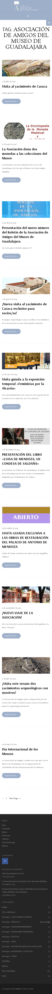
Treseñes (18, 989)
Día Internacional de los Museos (20, 751)
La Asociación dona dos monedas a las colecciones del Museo (24, 153)
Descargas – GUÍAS (9, 941)
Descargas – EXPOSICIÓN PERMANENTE (17, 927)
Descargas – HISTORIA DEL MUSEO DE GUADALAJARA (22, 946)
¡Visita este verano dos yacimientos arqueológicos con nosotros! (25, 688)
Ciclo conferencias (8, 912)
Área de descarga (8, 842)
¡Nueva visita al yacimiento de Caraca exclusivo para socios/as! (24, 308)
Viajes (4, 976)
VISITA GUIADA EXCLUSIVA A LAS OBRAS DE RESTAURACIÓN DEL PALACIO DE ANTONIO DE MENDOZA (25, 540)
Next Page (15, 798)
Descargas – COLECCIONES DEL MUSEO (17, 917)
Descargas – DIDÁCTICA (26, 922)
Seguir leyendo (10, 101)
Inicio (4, 825)
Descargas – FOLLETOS (10, 936)
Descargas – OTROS (9, 956)
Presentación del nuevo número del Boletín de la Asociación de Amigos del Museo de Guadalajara (25, 234)
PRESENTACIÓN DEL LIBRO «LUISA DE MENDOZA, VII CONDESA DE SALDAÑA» (22, 459)
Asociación (6, 828)
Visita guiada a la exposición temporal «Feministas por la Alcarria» (23, 383)
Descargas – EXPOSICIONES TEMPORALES (17, 931)
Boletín (4, 907)
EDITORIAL (6, 961)
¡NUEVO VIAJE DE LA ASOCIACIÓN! (17, 615)
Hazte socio (6, 835)
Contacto (5, 839)
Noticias (5, 846)
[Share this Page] (49, 23)
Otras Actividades (8, 971)
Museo (4, 832)
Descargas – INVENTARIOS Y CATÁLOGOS (17, 951)
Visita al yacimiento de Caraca (24, 86)
